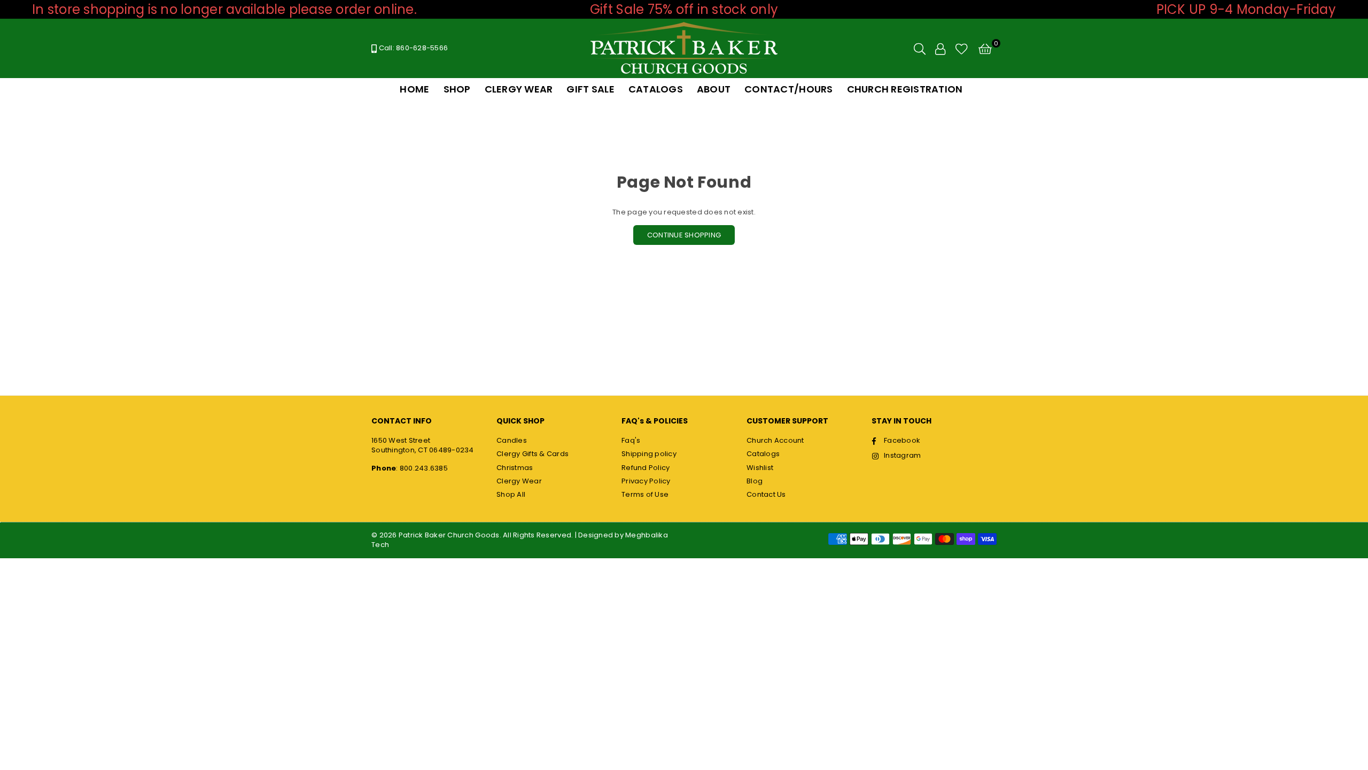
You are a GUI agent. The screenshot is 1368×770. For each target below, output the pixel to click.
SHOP (457, 89)
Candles (511, 440)
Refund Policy (645, 468)
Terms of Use (645, 494)
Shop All (510, 494)
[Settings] (940, 49)
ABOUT (713, 89)
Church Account (775, 440)
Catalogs (763, 454)
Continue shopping (684, 235)
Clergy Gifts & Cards (532, 454)
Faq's (630, 440)
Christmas (514, 468)
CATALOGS (655, 89)
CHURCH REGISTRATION (905, 89)
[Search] (919, 49)
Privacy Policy (646, 481)
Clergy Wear (519, 481)
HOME (414, 89)
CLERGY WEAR (519, 89)
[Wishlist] (961, 49)
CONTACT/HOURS (788, 89)
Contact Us (766, 494)
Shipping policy (649, 454)
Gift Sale (590, 89)
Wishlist (760, 468)
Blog (755, 481)
